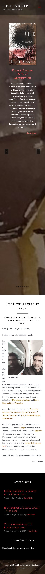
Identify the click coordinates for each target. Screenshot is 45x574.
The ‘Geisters (15, 412)
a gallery (38, 431)
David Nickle (15, 6)
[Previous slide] (6, 151)
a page (22, 428)
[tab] (17, 286)
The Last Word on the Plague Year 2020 (18, 525)
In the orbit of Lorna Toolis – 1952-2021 (22, 509)
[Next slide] (38, 151)
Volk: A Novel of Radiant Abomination (22, 74)
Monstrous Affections (21, 400)
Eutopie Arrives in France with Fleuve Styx (20, 492)
